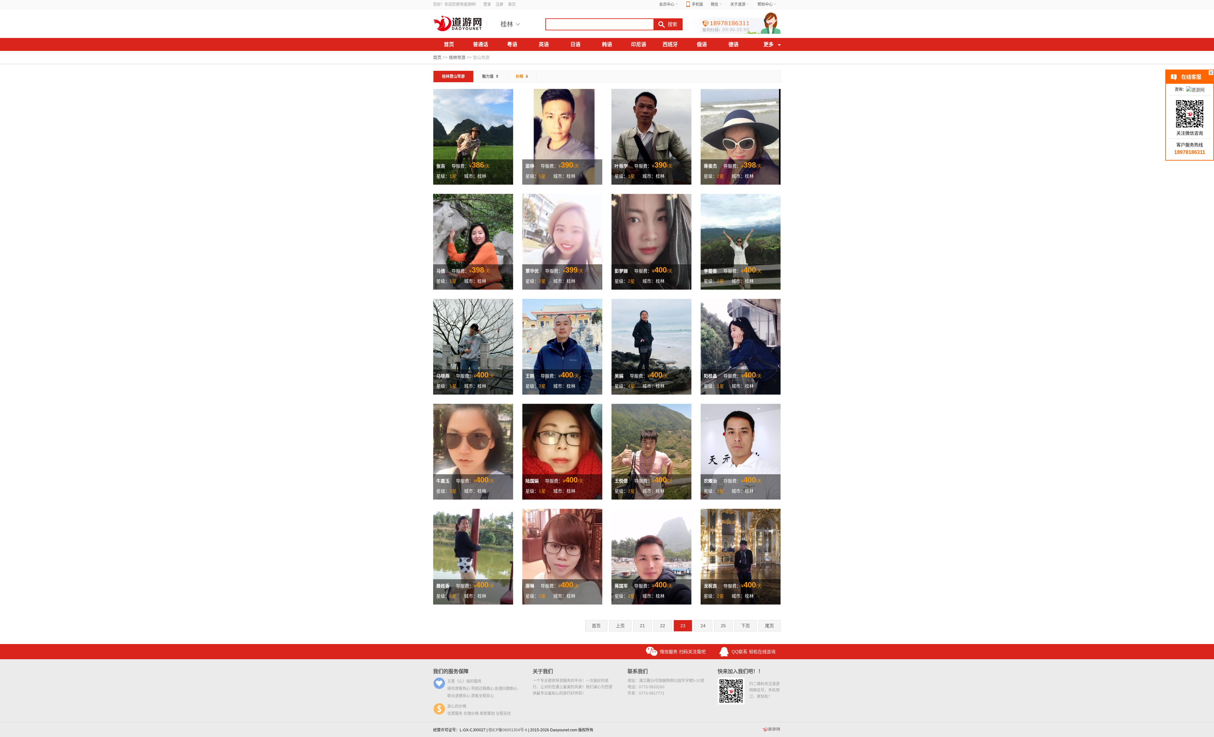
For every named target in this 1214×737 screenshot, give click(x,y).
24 (703, 625)
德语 (733, 44)
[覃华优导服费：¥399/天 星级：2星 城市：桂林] (562, 241)
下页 (745, 625)
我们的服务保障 (451, 671)
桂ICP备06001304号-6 (507, 730)
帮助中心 (765, 4)
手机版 (697, 4)
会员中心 (666, 4)
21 (642, 625)
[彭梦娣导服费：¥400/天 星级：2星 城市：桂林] (651, 241)
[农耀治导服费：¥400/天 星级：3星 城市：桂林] (741, 451)
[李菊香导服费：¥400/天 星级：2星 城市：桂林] (741, 241)
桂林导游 (457, 57)
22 (662, 625)
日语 (575, 44)
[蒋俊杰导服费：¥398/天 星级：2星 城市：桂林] (741, 136)
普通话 (480, 44)
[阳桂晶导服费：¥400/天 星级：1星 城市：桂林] (741, 346)
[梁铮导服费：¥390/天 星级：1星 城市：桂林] (562, 136)
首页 (512, 4)
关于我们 (543, 671)
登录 (487, 4)
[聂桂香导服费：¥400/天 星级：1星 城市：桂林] (473, 556)
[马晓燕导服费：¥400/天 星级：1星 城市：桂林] (473, 346)
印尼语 (638, 44)
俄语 (702, 44)
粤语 (512, 44)
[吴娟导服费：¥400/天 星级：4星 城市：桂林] (651, 346)
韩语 (607, 44)
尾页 (769, 625)
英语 (544, 44)
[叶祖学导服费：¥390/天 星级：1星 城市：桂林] (651, 136)
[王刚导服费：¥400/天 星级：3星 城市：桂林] (562, 346)
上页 (620, 625)
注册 (499, 4)
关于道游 (737, 4)
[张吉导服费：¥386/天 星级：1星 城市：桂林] (473, 136)
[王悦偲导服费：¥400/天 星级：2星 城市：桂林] (651, 451)
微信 (714, 4)
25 (723, 625)
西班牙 (670, 44)
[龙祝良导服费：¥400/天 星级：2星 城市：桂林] (741, 556)
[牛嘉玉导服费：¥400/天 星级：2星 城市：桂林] (473, 451)
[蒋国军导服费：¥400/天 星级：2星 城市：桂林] (651, 556)
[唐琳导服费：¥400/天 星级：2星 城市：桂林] (562, 556)
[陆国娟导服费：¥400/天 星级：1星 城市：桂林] (562, 451)
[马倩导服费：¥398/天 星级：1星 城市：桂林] (473, 241)
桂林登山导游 (453, 76)
